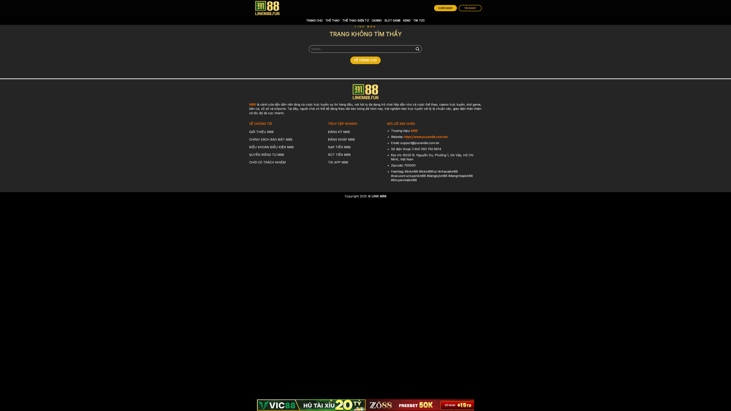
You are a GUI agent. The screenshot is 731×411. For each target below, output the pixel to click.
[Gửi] (417, 49)
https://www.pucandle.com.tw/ (426, 137)
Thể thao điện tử (355, 20)
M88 (252, 104)
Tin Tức (419, 20)
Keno (407, 20)
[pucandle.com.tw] (267, 8)
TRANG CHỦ (314, 20)
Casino (377, 20)
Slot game (393, 20)
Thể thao (332, 20)
